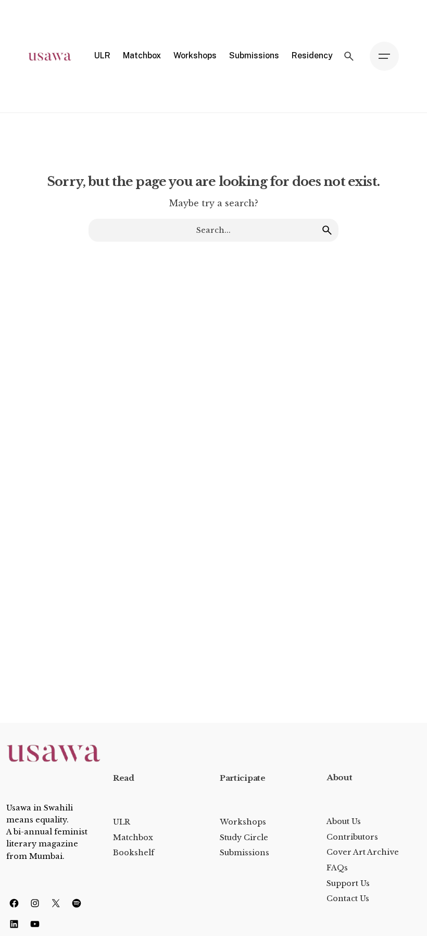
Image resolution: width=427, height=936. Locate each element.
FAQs (337, 867)
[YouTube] (35, 924)
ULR (121, 822)
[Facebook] (14, 903)
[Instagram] (35, 903)
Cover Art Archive (362, 852)
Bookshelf (133, 852)
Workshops (243, 822)
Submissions (244, 852)
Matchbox (133, 837)
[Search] (348, 56)
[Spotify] (76, 903)
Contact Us (347, 898)
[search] (327, 230)
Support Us (348, 883)
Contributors (352, 837)
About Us (343, 821)
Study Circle (244, 837)
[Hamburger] (384, 56)
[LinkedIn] (14, 924)
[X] (56, 903)
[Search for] (213, 230)
